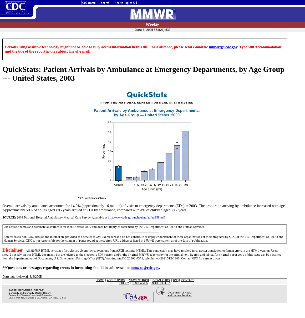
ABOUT (116, 280)
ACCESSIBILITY (161, 283)
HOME (100, 280)
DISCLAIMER (140, 283)
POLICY (124, 283)
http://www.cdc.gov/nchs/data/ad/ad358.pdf (136, 217)
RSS (175, 280)
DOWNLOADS (161, 280)
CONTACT (187, 280)
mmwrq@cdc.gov (223, 47)
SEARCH (139, 280)
